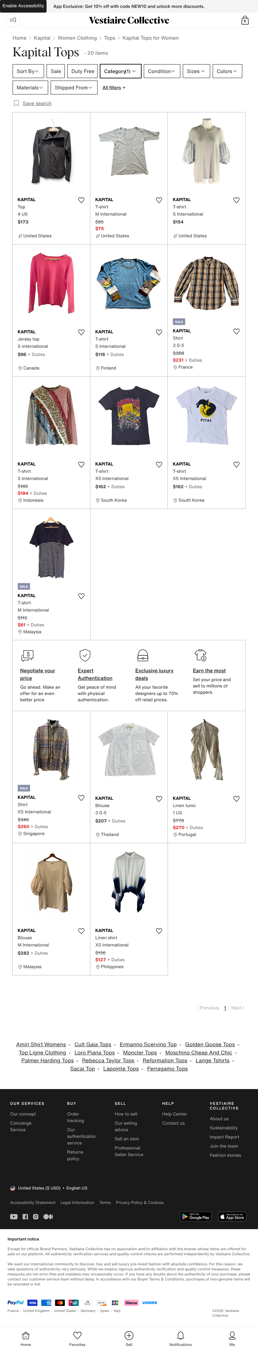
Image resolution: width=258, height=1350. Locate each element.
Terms (105, 1203)
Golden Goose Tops (210, 1044)
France (13, 1310)
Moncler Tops (140, 1053)
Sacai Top (82, 1069)
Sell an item (127, 1139)
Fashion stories (225, 1155)
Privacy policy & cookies (140, 1203)
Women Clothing (77, 38)
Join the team (224, 1146)
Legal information (77, 1203)
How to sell (126, 1114)
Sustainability (224, 1128)
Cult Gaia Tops (92, 1044)
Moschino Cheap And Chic (198, 1053)
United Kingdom (36, 1310)
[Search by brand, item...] (13, 20)
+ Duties (36, 354)
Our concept (23, 1114)
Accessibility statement (32, 1203)
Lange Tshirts (213, 1061)
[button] (245, 20)
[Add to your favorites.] (81, 200)
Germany (88, 1310)
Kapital (42, 38)
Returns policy (75, 1155)
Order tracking (75, 1117)
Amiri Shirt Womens (41, 1044)
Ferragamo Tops (167, 1069)
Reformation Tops (165, 1061)
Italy (117, 1310)
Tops (109, 38)
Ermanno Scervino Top (148, 1044)
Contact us (173, 1123)
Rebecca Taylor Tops (108, 1061)
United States (65, 1310)
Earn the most (209, 670)
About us (219, 1119)
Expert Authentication (95, 674)
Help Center (174, 1114)
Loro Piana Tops (95, 1053)
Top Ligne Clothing (42, 1053)
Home (19, 38)
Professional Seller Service (129, 1151)
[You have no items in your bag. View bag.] (245, 20)
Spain (104, 1310)
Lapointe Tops (121, 1069)
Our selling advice (126, 1126)
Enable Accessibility (23, 6)
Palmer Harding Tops (47, 1061)
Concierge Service (20, 1126)
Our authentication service (82, 1136)
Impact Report (224, 1137)
